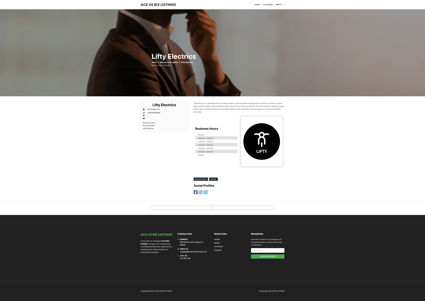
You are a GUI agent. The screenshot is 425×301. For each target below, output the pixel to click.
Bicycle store (165, 62)
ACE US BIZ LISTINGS (158, 4)
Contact (218, 250)
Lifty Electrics (148, 128)
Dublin (175, 62)
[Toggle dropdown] (283, 5)
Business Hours (149, 123)
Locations (268, 5)
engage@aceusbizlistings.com (193, 252)
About (217, 243)
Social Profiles (149, 125)
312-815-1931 (185, 258)
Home (257, 5)
